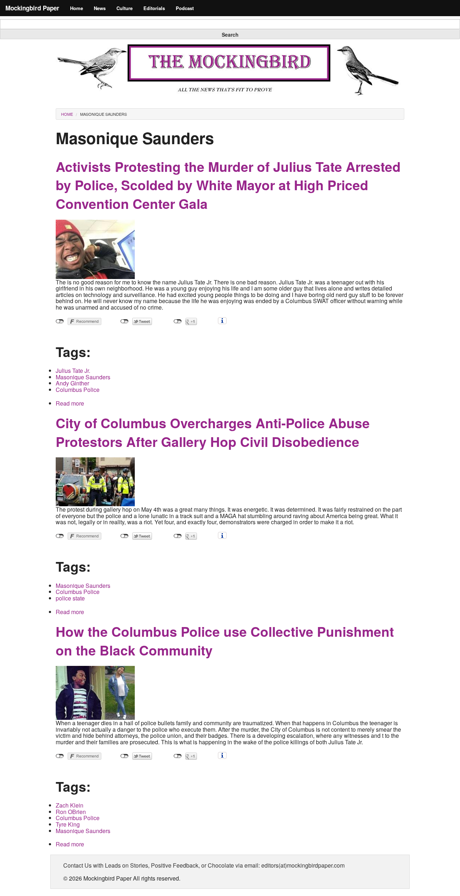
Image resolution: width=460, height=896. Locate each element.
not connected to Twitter (124, 321)
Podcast (185, 8)
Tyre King (68, 824)
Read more (70, 403)
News (100, 8)
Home (76, 8)
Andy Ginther (72, 383)
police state (70, 598)
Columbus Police (78, 389)
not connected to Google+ (178, 321)
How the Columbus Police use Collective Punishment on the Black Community (225, 640)
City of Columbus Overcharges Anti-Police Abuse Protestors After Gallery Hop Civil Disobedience (213, 432)
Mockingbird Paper (32, 8)
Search (230, 34)
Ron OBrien (71, 812)
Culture (124, 8)
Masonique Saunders (103, 114)
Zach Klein (69, 805)
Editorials (154, 8)
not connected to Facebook (60, 321)
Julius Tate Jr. (73, 370)
